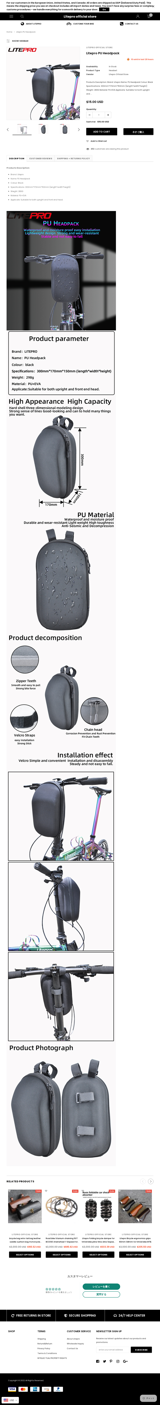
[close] (153, 6)
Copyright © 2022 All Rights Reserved (25, 1380)
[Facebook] (98, 1361)
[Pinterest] (112, 1361)
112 (92, 149)
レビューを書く (101, 1286)
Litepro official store (80, 16)
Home (9, 32)
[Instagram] (118, 1361)
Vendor (90, 74)
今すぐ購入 (138, 132)
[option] (31, 23)
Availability (92, 66)
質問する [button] (101, 1294)
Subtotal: (91, 121)
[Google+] (125, 1361)
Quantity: (91, 109)
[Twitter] (105, 1361)
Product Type (93, 70)
